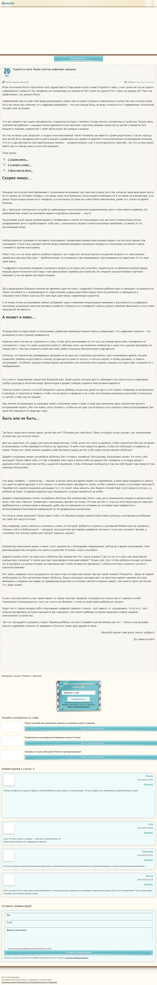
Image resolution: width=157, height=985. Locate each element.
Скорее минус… (18, 159)
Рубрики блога (78, 58)
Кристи (149, 876)
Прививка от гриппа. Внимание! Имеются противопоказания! (53, 751)
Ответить (148, 784)
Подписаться (78, 699)
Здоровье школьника (145, 82)
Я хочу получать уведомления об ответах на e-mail (29, 948)
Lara (151, 824)
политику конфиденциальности (78, 707)
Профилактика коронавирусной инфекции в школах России (52, 737)
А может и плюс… (19, 165)
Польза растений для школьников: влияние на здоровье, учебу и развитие (60, 723)
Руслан (149, 776)
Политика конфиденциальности (15, 982)
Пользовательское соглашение (43, 982)
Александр (147, 851)
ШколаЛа (8, 3)
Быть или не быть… (20, 170)
